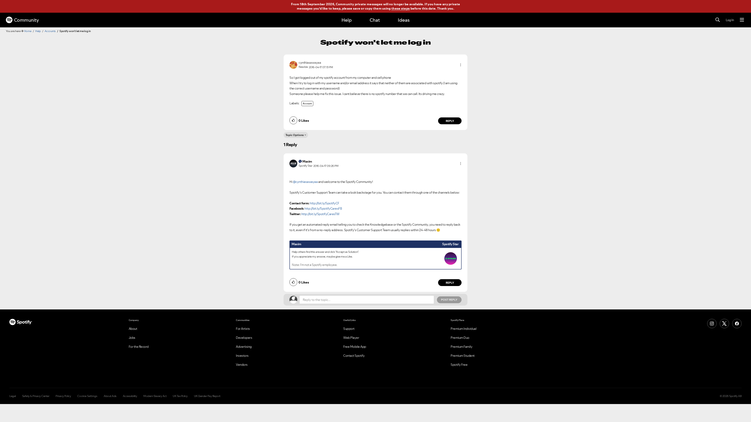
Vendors (242, 364)
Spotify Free (459, 364)
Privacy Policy (63, 396)
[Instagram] (712, 323)
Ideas (404, 20)
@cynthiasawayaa (305, 182)
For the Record (139, 346)
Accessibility (130, 396)
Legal (12, 396)
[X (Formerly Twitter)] (724, 323)
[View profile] (293, 64)
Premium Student (463, 355)
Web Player (351, 337)
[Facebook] (737, 323)
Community (26, 20)
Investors (242, 355)
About (133, 328)
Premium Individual (463, 328)
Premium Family (461, 346)
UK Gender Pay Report (207, 396)
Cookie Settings (87, 396)
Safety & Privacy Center (35, 396)
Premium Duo (460, 337)
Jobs (132, 337)
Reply (450, 121)
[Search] (717, 19)
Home (27, 31)
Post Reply (449, 300)
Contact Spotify (354, 355)
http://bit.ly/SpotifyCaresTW (320, 214)
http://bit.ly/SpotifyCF (324, 203)
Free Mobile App (354, 346)
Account (307, 103)
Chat (375, 20)
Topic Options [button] (295, 135)
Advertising (244, 346)
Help (346, 20)
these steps (400, 8)
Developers (244, 337)
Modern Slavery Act (154, 396)
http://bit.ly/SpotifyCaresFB (323, 208)
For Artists (243, 328)
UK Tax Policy (180, 396)
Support (349, 328)
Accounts (50, 31)
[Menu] (742, 20)
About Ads (110, 396)
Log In (730, 20)
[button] (461, 65)
